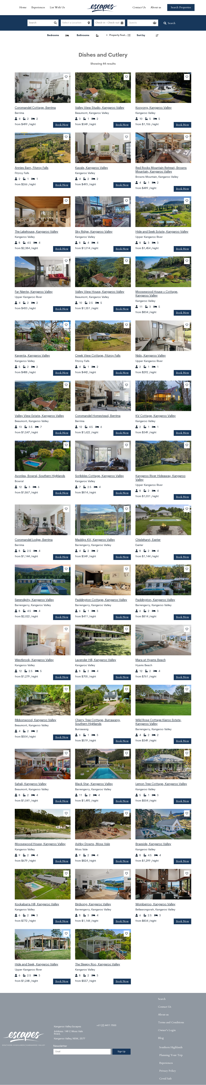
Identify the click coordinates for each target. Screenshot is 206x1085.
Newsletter (60, 1046)
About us (156, 7)
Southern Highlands (170, 1047)
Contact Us (139, 7)
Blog (161, 1038)
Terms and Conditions (171, 1022)
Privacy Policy (167, 1071)
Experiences (38, 7)
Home (23, 7)
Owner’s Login (167, 1030)
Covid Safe (165, 1078)
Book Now (61, 125)
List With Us (57, 7)
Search (171, 23)
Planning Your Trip (171, 1055)
